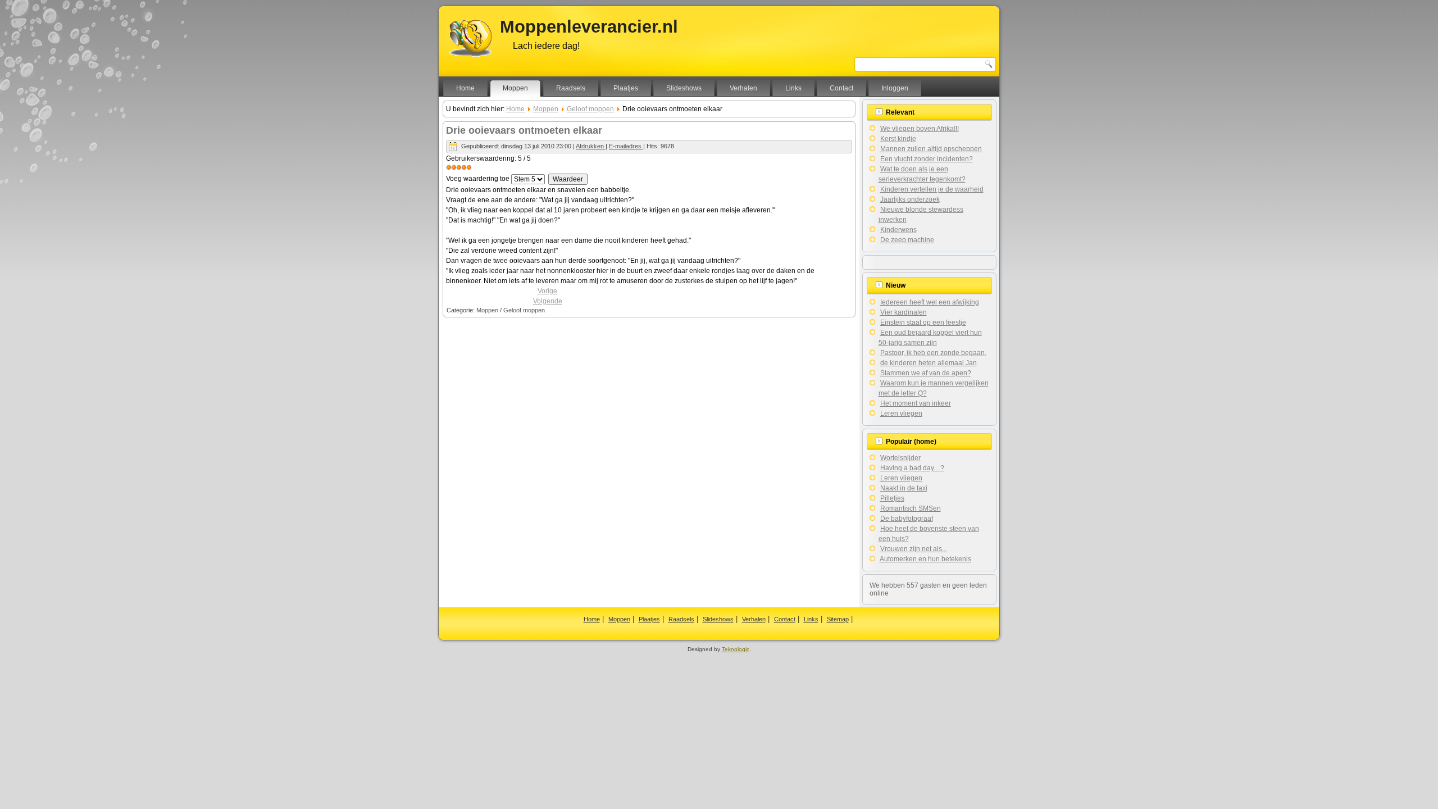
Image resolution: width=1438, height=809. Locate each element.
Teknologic (735, 649)
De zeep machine (907, 240)
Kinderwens (898, 230)
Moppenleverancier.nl (589, 27)
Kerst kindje (898, 139)
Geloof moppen (590, 109)
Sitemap (838, 619)
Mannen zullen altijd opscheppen (931, 149)
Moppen (515, 88)
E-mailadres (626, 146)
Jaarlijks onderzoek (910, 199)
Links (793, 88)
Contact (841, 88)
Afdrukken (591, 146)
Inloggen (894, 88)
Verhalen (743, 88)
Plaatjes (625, 88)
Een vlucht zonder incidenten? (926, 159)
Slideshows (684, 88)
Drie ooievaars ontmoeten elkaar (524, 130)
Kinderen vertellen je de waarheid (932, 189)
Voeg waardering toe (477, 179)
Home (465, 88)
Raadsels (570, 88)
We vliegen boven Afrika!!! (919, 129)
